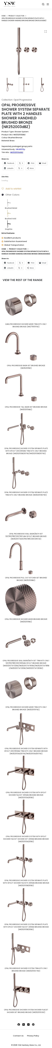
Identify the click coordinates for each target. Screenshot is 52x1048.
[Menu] (48, 4)
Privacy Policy (33, 1035)
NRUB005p (20, 149)
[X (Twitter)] (23, 1024)
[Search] (43, 4)
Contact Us (18, 1035)
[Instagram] (28, 1024)
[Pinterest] (33, 1024)
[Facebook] (19, 1024)
